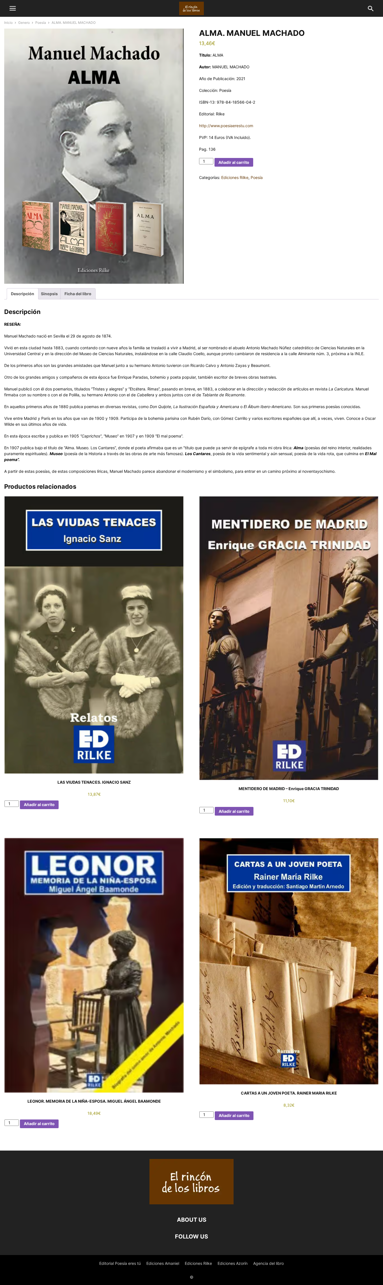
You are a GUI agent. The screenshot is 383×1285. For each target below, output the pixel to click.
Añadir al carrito (233, 162)
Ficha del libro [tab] (77, 293)
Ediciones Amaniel (162, 1263)
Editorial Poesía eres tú (120, 1263)
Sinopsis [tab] (49, 293)
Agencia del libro (268, 1263)
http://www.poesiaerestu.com (226, 125)
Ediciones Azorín (233, 1263)
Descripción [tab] (22, 293)
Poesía (40, 22)
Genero (24, 22)
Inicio (8, 22)
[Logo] (191, 1202)
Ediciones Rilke (234, 177)
